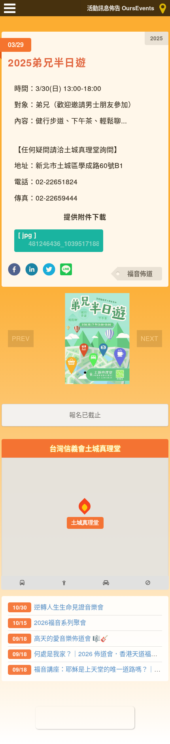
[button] (14, 271)
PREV (21, 338)
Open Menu (12, 12)
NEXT (149, 338)
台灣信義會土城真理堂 (85, 448)
